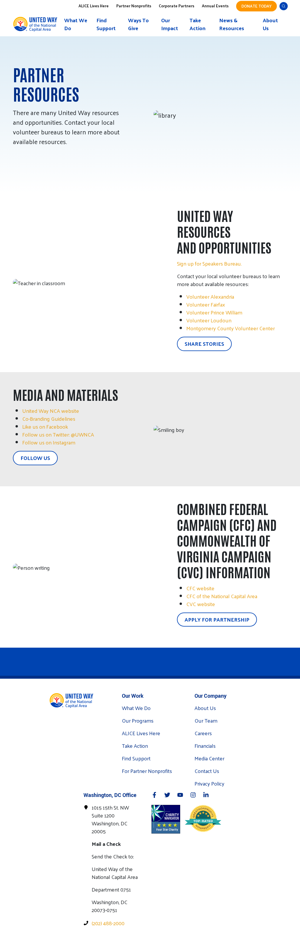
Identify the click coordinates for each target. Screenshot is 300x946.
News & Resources (231, 24)
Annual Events (215, 5)
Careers (203, 733)
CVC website (200, 604)
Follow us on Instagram (48, 442)
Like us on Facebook (45, 426)
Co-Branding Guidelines (48, 418)
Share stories (204, 343)
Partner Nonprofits (133, 5)
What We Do (75, 24)
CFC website (200, 588)
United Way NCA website (50, 410)
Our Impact (169, 24)
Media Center (209, 758)
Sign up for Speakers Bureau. (209, 263)
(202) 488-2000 (108, 923)
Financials (205, 745)
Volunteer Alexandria (210, 296)
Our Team (206, 720)
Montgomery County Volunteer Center (230, 328)
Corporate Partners (176, 5)
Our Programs (138, 720)
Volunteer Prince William (214, 312)
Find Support (106, 24)
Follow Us (35, 458)
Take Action (197, 24)
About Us (270, 24)
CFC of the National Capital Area (221, 596)
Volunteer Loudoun (208, 320)
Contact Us (207, 771)
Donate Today (256, 6)
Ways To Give (138, 24)
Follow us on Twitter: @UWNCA (58, 434)
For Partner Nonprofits (147, 771)
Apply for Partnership (217, 619)
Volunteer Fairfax (205, 304)
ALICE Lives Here (94, 5)
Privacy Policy (209, 783)
